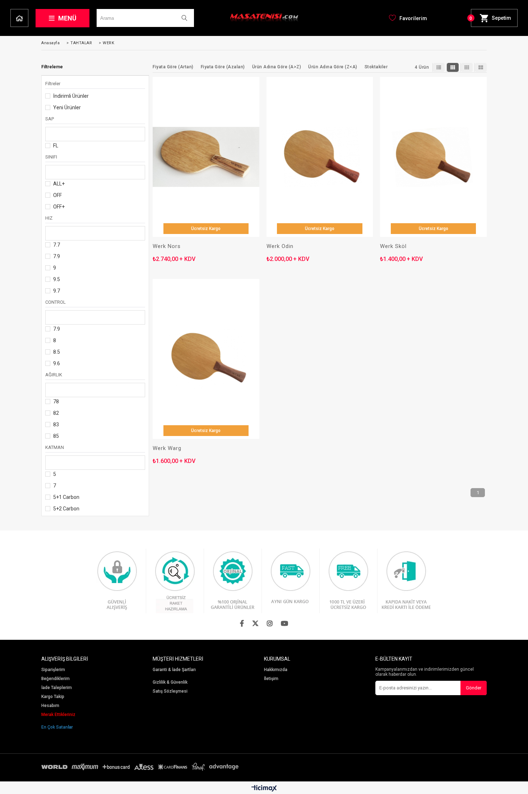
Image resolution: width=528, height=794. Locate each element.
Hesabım (50, 705)
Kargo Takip (52, 696)
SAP (49, 118)
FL (55, 145)
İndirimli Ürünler (71, 95)
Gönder (473, 687)
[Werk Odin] (320, 157)
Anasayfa (19, 18)
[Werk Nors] (206, 157)
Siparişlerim (53, 669)
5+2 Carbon (66, 508)
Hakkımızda (275, 669)
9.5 (56, 279)
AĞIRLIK (53, 374)
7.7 (56, 244)
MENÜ (67, 18)
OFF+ (59, 206)
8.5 (56, 351)
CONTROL (55, 302)
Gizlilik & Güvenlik (170, 682)
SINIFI (51, 157)
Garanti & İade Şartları (174, 669)
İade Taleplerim (56, 687)
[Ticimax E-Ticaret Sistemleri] (264, 788)
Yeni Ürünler (67, 107)
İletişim (271, 678)
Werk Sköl (393, 246)
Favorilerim (413, 18)
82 (56, 413)
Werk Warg (167, 448)
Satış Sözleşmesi (170, 691)
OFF (57, 195)
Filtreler (52, 83)
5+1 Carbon (66, 497)
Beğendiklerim (55, 678)
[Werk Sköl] (433, 157)
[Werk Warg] (206, 359)
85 (56, 436)
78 (56, 401)
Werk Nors (167, 246)
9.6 (56, 363)
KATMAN (54, 447)
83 (56, 424)
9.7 (56, 290)
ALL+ (59, 183)
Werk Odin (280, 246)
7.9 (56, 256)
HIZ (48, 218)
